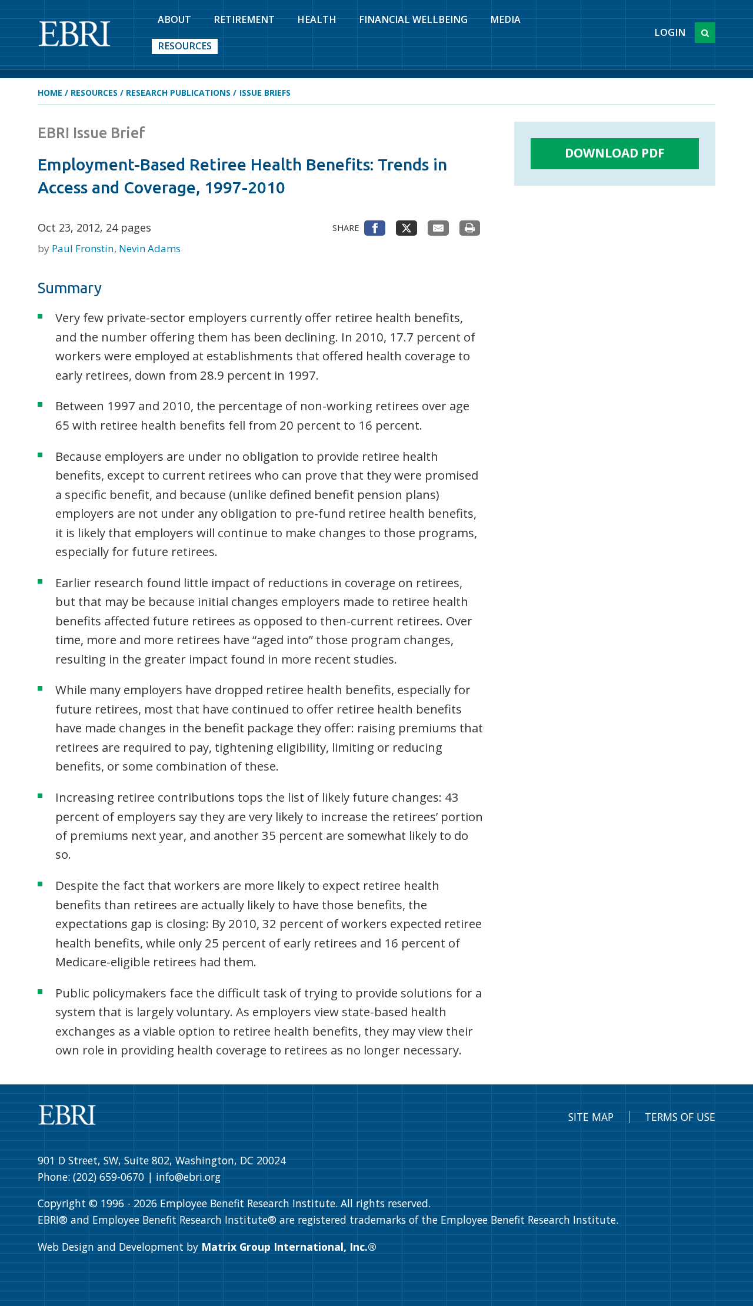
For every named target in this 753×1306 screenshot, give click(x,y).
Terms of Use (680, 1117)
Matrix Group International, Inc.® (288, 1247)
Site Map (591, 1117)
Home (50, 92)
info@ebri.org (188, 1177)
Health (316, 19)
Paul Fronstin (84, 248)
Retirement (244, 19)
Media (505, 19)
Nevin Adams (150, 248)
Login (669, 32)
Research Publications (178, 92)
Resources (185, 45)
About (174, 19)
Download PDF (615, 153)
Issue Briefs (265, 92)
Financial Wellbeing (413, 19)
